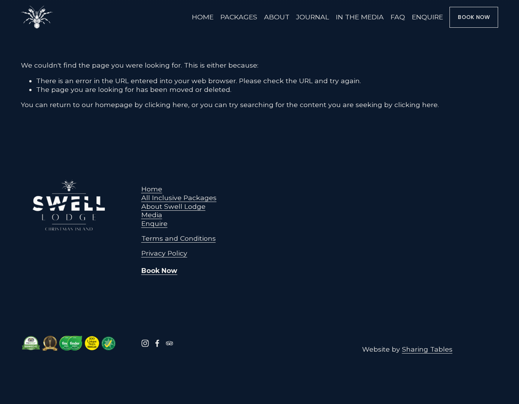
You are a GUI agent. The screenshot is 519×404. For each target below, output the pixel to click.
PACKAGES (238, 17)
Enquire (154, 223)
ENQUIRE (427, 17)
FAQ (398, 17)
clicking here (166, 105)
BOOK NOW (474, 17)
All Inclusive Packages (179, 198)
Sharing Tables (427, 349)
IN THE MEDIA (360, 17)
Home (151, 189)
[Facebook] (157, 343)
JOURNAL (312, 17)
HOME (203, 17)
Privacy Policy (164, 253)
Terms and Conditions (178, 238)
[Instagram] (145, 343)
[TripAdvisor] (169, 343)
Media (151, 215)
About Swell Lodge (173, 206)
